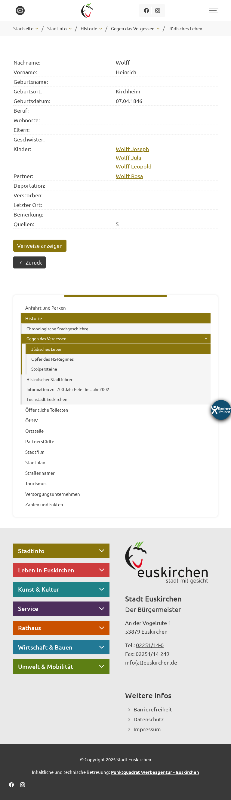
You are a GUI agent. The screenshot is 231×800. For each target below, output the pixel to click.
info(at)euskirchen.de (151, 662)
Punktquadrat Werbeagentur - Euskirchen (155, 772)
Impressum (147, 729)
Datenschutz (149, 719)
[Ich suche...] (33, 10)
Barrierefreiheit (153, 709)
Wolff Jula (128, 157)
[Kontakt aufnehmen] (20, 10)
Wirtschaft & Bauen (45, 647)
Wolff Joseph (132, 149)
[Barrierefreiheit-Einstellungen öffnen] (221, 410)
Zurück (34, 262)
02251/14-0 (150, 645)
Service (28, 608)
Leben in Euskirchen (46, 570)
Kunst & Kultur (38, 589)
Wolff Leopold (134, 166)
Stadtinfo (31, 551)
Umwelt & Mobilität (45, 666)
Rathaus (29, 628)
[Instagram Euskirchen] (157, 10)
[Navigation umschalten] (213, 10)
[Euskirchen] (88, 10)
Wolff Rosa (129, 176)
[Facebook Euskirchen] (146, 10)
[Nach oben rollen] (218, 787)
